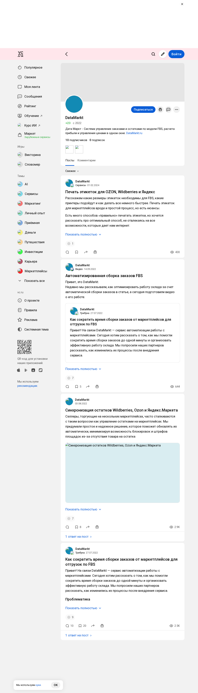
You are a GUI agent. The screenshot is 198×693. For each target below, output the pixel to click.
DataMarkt (82, 181)
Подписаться (143, 109)
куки (38, 685)
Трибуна (84, 313)
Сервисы (80, 185)
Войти (176, 54)
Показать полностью (81, 234)
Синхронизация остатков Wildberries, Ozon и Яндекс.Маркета (121, 410)
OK (56, 685)
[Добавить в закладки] (76, 252)
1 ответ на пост (77, 536)
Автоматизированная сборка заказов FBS (104, 275)
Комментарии (86, 160)
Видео (79, 269)
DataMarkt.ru (134, 133)
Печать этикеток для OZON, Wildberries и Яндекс (110, 192)
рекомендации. (27, 386)
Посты (69, 160)
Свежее (70, 171)
